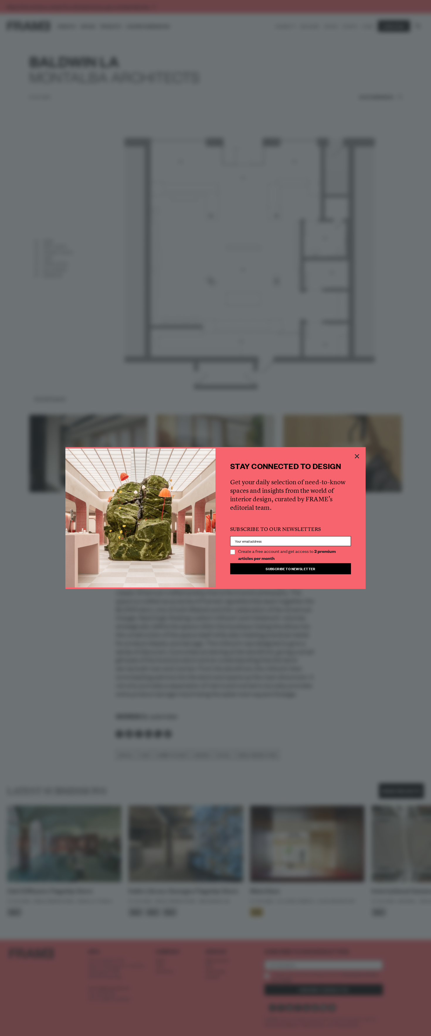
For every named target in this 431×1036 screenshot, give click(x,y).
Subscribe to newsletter (290, 568)
